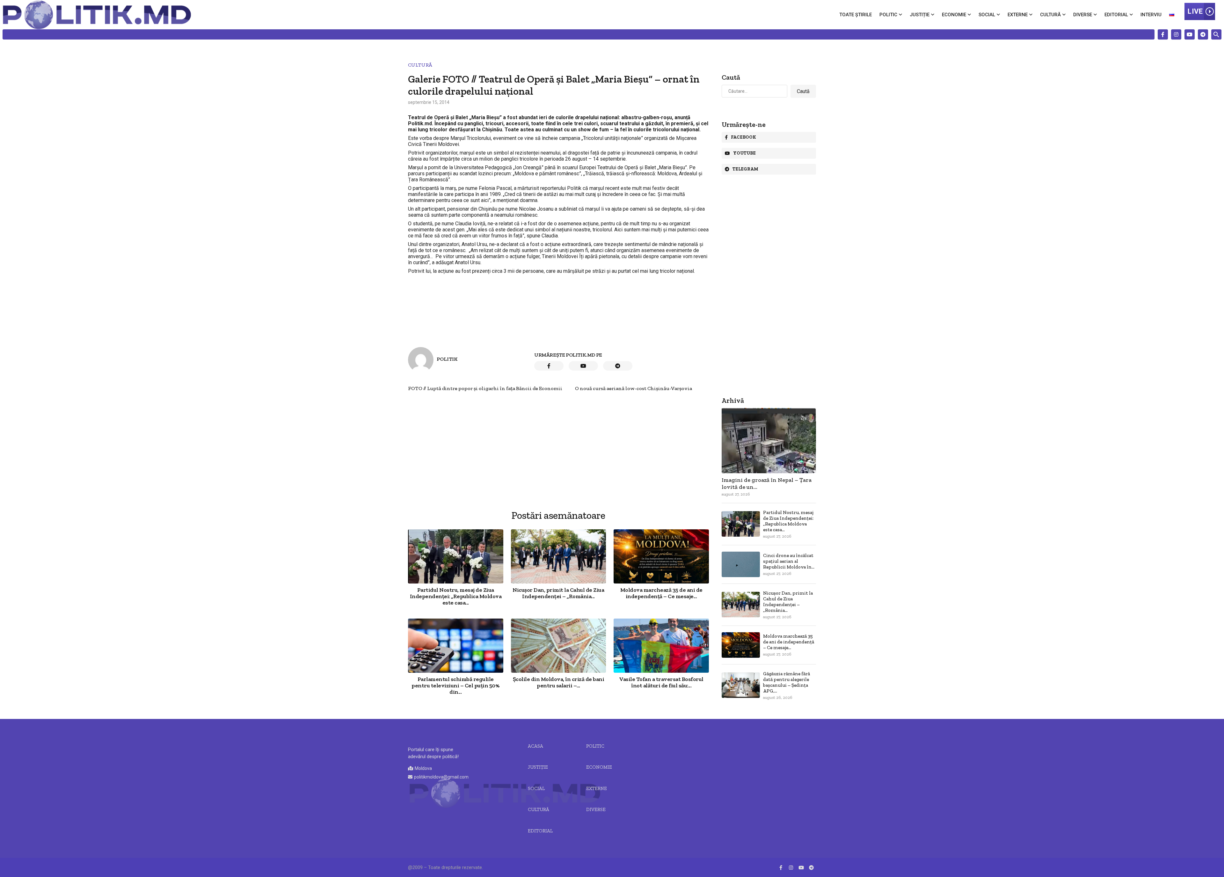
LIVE (1195, 11)
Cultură (1050, 15)
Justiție (919, 15)
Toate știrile (855, 15)
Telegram (745, 169)
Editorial (1116, 15)
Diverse (1082, 15)
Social (987, 15)
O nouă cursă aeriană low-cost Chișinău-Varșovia (633, 388)
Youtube (744, 153)
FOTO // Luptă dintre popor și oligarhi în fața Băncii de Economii (485, 388)
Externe (1018, 15)
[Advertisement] (558, 436)
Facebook (743, 137)
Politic (888, 15)
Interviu (1151, 15)
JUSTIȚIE (538, 767)
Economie (954, 15)
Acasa (535, 746)
